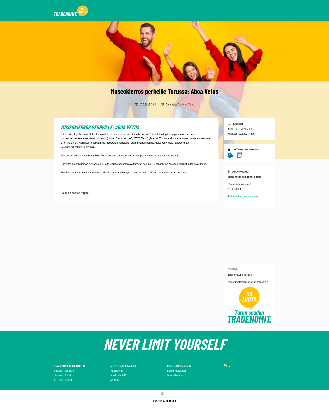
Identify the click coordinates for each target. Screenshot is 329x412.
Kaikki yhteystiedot (177, 370)
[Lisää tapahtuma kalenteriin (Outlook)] (231, 155)
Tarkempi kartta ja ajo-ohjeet (243, 196)
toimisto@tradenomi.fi (179, 366)
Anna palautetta (175, 375)
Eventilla (171, 401)
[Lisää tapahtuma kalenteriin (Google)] (239, 155)
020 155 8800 (120, 366)
